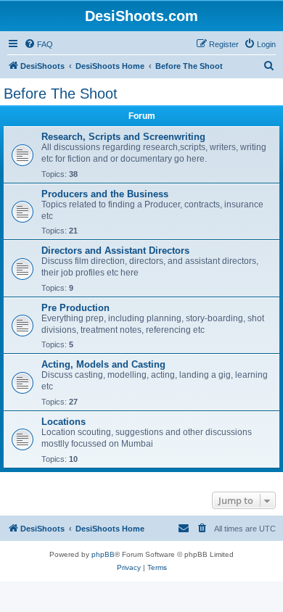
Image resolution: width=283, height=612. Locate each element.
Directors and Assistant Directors (115, 250)
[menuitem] (38, 44)
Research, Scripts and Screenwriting (123, 136)
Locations (63, 421)
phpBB (103, 554)
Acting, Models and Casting (103, 364)
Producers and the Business (104, 194)
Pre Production (75, 307)
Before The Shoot (61, 94)
